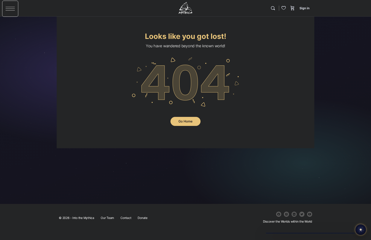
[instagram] (286, 214)
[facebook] (278, 214)
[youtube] (309, 214)
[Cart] (292, 8)
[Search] (273, 8)
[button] (10, 9)
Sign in (305, 8)
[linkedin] (294, 214)
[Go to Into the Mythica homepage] (185, 8)
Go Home (185, 121)
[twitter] (301, 214)
